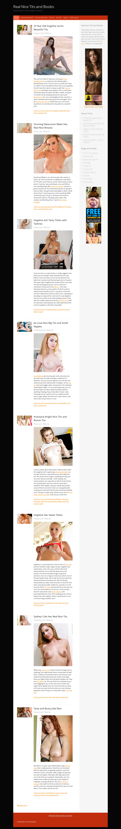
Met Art (56, 287)
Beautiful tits (38, 97)
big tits (65, 18)
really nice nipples (57, 186)
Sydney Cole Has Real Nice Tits (50, 616)
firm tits (51, 18)
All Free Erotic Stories (90, 153)
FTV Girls (68, 564)
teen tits (59, 18)
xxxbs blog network (26, 18)
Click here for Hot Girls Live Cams (60, 816)
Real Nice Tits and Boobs (33, 6)
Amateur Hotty (88, 156)
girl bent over (63, 300)
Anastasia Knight (62, 472)
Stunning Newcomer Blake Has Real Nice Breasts (93, 124)
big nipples (40, 681)
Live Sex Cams (88, 169)
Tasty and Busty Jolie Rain (48, 708)
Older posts (23, 805)
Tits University (88, 182)
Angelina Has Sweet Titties (48, 514)
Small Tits (86, 175)
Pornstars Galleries (89, 172)
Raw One (48, 33)
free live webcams (41, 18)
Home (16, 18)
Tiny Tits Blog (87, 179)
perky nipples (56, 592)
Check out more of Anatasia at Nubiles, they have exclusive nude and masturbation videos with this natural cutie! (51, 501)
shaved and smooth (43, 102)
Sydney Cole (45, 670)
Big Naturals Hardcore (90, 159)
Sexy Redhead (39, 376)
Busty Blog (86, 163)
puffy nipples (74, 18)
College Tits (87, 166)
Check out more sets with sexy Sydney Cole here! (51, 697)
